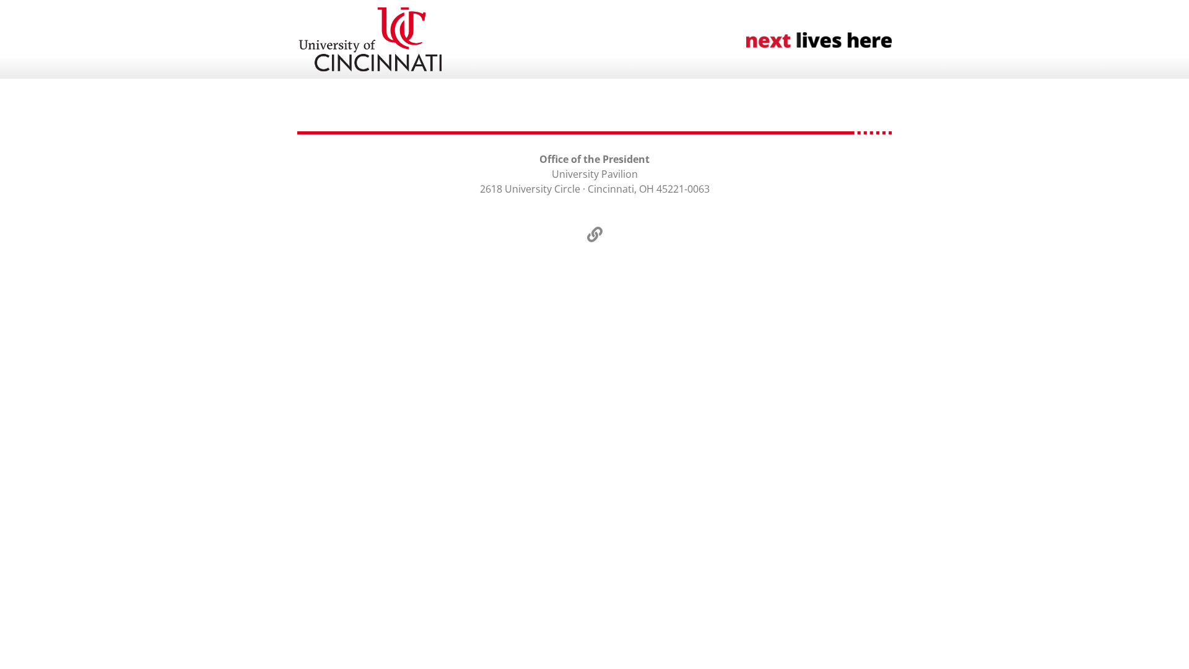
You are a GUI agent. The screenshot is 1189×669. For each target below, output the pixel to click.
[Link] (594, 234)
